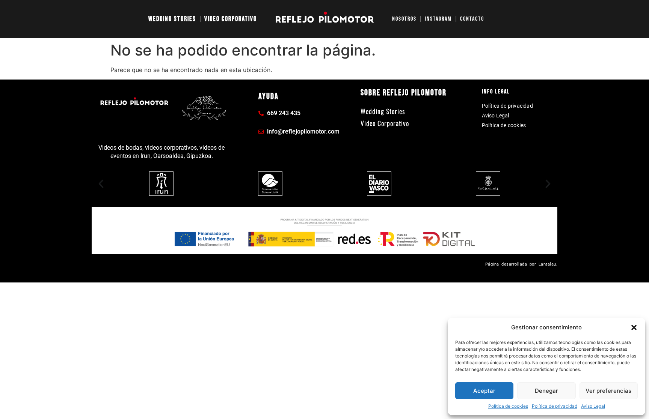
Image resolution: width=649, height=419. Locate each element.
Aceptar (484, 390)
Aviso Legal (593, 406)
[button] (634, 327)
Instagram (438, 19)
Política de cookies (508, 406)
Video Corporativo (230, 19)
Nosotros (404, 19)
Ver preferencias (608, 390)
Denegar (546, 390)
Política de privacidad (554, 406)
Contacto (472, 19)
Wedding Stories (172, 19)
